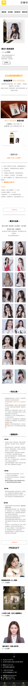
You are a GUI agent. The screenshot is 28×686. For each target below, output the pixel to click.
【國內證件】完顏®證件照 (9, 646)
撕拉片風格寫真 (7, 49)
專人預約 (14, 685)
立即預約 (23, 685)
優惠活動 (4, 12)
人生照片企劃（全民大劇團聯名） (12, 613)
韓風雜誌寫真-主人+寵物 (9, 580)
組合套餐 (10, 12)
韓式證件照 (17, 12)
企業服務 (5, 685)
